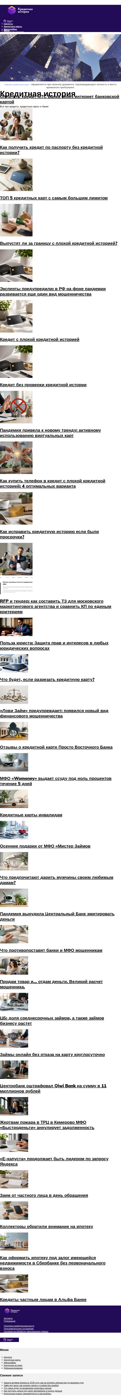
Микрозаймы (10, 29)
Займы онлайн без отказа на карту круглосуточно (52, 1054)
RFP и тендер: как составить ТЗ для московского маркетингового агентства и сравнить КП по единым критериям (55, 606)
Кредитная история (14, 32)
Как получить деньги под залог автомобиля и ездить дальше (33, 1390)
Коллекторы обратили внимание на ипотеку (46, 1226)
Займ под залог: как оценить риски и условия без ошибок (31, 1385)
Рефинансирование (13, 1368)
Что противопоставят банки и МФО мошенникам (51, 950)
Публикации (9, 1321)
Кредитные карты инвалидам (31, 814)
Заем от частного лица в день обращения (44, 1195)
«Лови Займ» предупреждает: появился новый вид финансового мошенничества (54, 713)
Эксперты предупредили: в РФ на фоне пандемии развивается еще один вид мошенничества (53, 291)
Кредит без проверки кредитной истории (43, 384)
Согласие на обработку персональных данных (26, 1331)
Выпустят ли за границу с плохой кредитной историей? (58, 243)
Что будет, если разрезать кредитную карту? (47, 679)
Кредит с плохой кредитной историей (39, 339)
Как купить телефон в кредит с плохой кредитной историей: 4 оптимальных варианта (52, 483)
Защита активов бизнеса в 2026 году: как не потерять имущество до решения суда (44, 1382)
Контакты (8, 1318)
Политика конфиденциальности (19, 1325)
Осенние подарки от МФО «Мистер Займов (45, 846)
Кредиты (8, 1357)
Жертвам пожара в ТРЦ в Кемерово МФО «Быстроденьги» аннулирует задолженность (47, 1124)
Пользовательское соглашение (19, 1328)
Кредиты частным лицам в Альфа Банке (43, 1299)
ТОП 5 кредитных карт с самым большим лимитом (54, 197)
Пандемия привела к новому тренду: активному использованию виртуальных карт (50, 432)
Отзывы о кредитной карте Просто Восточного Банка (56, 747)
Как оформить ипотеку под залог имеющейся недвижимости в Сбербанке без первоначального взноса (52, 1263)
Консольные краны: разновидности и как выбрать (27, 1393)
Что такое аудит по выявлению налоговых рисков (27, 1388)
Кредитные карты (13, 26)
